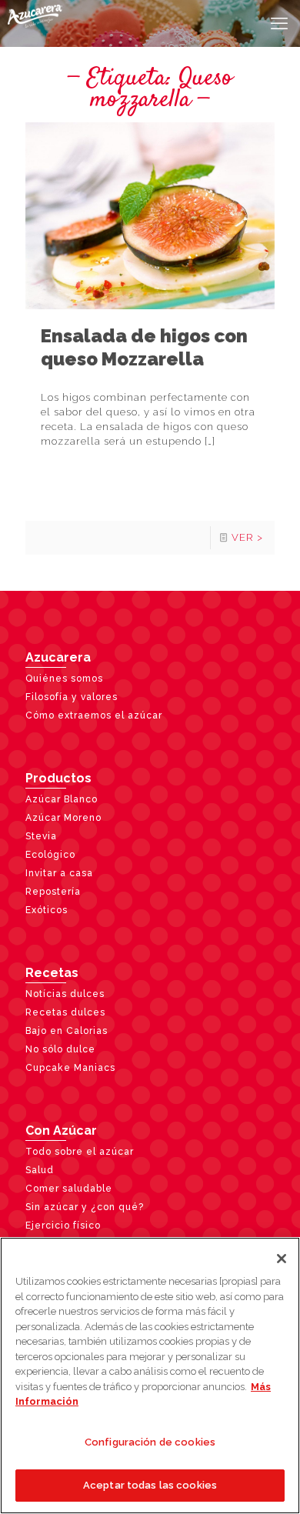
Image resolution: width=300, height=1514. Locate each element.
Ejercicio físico (63, 1225)
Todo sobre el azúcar (79, 1151)
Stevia (41, 836)
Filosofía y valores (71, 697)
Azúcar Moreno (63, 817)
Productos (58, 778)
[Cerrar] (281, 1259)
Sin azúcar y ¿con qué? (84, 1207)
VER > (247, 537)
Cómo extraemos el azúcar (93, 715)
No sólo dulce (60, 1049)
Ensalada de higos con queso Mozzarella (144, 347)
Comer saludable (68, 1188)
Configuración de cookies (150, 1442)
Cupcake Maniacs (70, 1067)
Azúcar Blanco (61, 799)
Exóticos (46, 910)
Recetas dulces (65, 1012)
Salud (39, 1170)
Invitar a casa (59, 873)
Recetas (51, 972)
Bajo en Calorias (66, 1030)
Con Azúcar (61, 1130)
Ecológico (50, 854)
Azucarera (58, 657)
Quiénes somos (64, 678)
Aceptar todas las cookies (150, 1485)
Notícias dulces (65, 994)
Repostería (53, 891)
